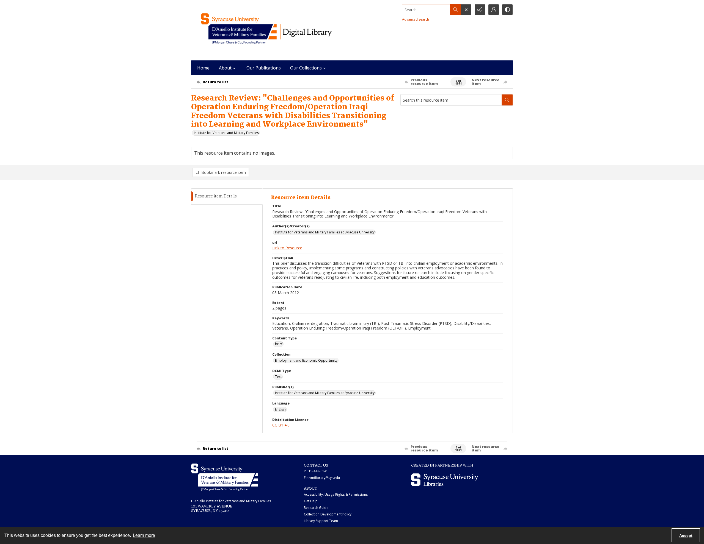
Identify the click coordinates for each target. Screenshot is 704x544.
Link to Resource (287, 247)
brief (278, 344)
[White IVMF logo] (224, 477)
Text (278, 376)
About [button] (225, 68)
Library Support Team (321, 520)
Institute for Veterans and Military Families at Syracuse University (325, 232)
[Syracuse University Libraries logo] (444, 479)
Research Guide (316, 507)
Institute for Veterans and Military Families (226, 132)
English (280, 409)
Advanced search (415, 19)
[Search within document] (507, 99)
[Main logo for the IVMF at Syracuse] (279, 30)
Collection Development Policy (327, 514)
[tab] (226, 196)
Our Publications (263, 68)
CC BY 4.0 (281, 425)
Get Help (311, 501)
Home (203, 68)
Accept (685, 535)
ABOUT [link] (310, 489)
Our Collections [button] (306, 68)
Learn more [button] (144, 535)
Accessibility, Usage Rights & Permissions (336, 494)
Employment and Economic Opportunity (306, 360)
